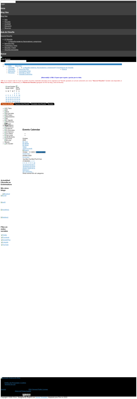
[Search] (26, 150)
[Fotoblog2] (6, 220)
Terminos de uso (10, 384)
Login (3, 59)
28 (13, 101)
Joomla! (3, 389)
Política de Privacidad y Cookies (15, 383)
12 (8, 97)
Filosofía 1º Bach (10, 48)
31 (19, 101)
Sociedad (7, 24)
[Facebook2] (5, 237)
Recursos (7, 28)
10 (19, 95)
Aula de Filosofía (7, 32)
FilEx (6, 20)
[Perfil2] (6, 205)
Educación (7, 26)
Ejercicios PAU (9, 44)
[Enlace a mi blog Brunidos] (6, 194)
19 (8, 99)
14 (13, 97)
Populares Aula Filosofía (22, 104)
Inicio (3, 8)
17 (19, 97)
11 (6, 97)
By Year (25, 142)
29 (15, 101)
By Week (26, 145)
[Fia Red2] (6, 198)
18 (6, 99)
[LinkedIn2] (5, 242)
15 (15, 97)
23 (17, 99)
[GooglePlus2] (6, 240)
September (26, 154)
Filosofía (7, 22)
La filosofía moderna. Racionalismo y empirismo (24, 41)
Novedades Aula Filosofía (38, 104)
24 (19, 99)
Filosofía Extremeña (11, 50)
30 (17, 101)
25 (6, 101)
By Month (26, 143)
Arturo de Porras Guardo (23, 391)
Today (25, 147)
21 (13, 99)
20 (11, 99)
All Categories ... (28, 171)
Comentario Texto (10, 46)
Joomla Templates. (41, 397)
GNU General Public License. (38, 389)
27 (11, 101)
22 (15, 99)
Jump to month (27, 148)
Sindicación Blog (14, 378)
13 (11, 97)
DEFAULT (26, 170)
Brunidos (50, 104)
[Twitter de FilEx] (4, 235)
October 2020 (12, 87)
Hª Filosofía (8, 39)
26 (8, 101)
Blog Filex (5, 12)
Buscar (3, 53)
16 (17, 97)
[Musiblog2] (6, 213)
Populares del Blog (7, 104)
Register (7, 59)
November (26, 157)
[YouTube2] (5, 245)
